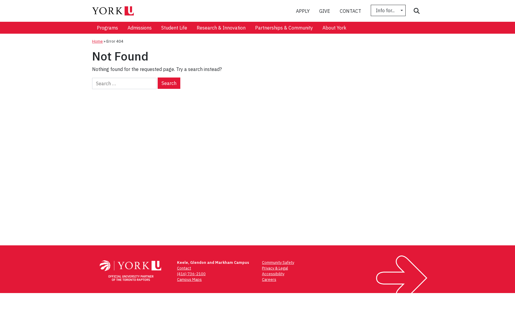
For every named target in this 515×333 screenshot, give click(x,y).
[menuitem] (107, 28)
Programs (107, 28)
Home (97, 41)
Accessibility (273, 273)
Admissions (140, 28)
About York (334, 28)
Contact (350, 11)
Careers (269, 279)
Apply (303, 11)
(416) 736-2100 (191, 273)
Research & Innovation (221, 28)
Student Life (174, 28)
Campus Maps (189, 279)
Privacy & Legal (275, 268)
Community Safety (278, 262)
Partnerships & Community (284, 28)
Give (324, 11)
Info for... (386, 10)
